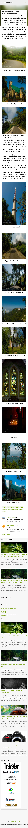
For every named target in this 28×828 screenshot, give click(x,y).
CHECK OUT (4, 599)
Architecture (11, 507)
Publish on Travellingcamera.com (9, 614)
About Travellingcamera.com (8, 608)
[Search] (26, 2)
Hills (22, 507)
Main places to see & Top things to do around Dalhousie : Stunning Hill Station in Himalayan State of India (13, 664)
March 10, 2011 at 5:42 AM (13, 521)
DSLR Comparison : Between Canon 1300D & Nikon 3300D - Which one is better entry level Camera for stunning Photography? (13, 745)
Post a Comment (6, 534)
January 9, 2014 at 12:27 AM (14, 531)
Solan (3, 511)
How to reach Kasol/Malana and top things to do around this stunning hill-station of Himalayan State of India (14, 635)
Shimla (20, 509)
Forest (17, 507)
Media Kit (3, 611)
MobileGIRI (4, 612)
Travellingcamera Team (7, 610)
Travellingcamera (8, 2)
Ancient (4, 507)
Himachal (4, 509)
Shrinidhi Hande (11, 517)
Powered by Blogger (15, 821)
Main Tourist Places (13, 509)
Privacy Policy (4, 615)
